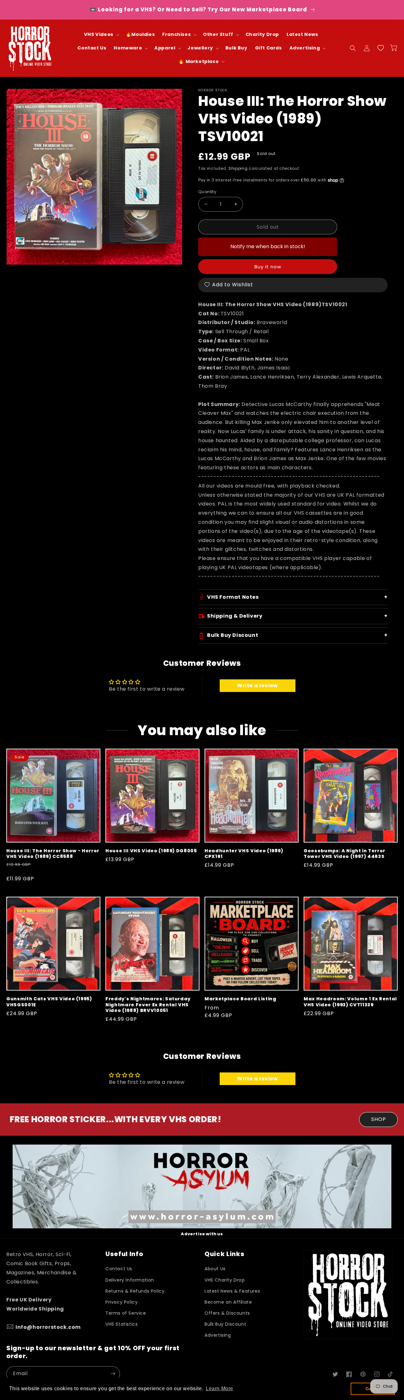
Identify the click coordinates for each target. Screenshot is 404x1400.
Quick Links (224, 1254)
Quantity (207, 192)
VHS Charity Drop (225, 1280)
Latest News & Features (232, 1291)
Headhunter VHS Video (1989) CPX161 (244, 853)
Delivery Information (129, 1280)
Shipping (238, 168)
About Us (215, 1269)
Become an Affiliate (228, 1302)
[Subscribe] (113, 1373)
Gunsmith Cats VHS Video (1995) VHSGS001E (49, 1001)
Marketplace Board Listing (240, 999)
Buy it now (267, 266)
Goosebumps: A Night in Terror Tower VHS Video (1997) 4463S (344, 853)
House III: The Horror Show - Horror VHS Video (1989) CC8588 (52, 853)
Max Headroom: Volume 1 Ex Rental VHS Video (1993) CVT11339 (350, 1001)
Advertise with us (202, 1234)
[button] (101, 34)
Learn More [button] (219, 1388)
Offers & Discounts (227, 1313)
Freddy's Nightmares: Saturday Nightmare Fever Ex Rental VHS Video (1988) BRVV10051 (148, 1004)
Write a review (257, 685)
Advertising (218, 1335)
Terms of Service (125, 1313)
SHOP (378, 1119)
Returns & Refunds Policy (134, 1291)
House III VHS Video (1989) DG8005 (151, 851)
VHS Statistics (121, 1324)
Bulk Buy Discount (225, 1324)
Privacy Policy (121, 1302)
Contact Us (118, 1269)
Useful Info (124, 1254)
